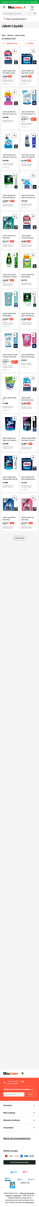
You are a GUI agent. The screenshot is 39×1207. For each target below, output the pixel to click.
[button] (4, 7)
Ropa (3, 35)
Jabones (10, 35)
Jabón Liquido (20, 35)
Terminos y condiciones (13, 1195)
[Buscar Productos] (29, 13)
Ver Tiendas (34, 2)
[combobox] (17, 13)
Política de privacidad (27, 1193)
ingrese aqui (29, 1202)
